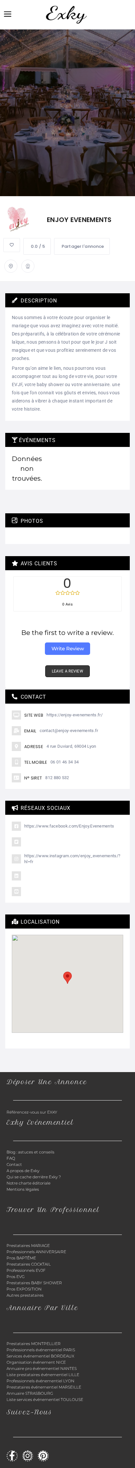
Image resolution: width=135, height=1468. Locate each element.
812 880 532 (57, 777)
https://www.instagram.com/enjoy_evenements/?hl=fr (72, 858)
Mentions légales (23, 1189)
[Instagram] (27, 1455)
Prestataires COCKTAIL (29, 1264)
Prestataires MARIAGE (28, 1245)
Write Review (67, 648)
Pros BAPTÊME (21, 1257)
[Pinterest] (43, 1455)
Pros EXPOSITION (24, 1289)
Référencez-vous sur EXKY (32, 1112)
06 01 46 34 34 (64, 762)
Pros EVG (16, 1276)
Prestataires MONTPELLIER (34, 1343)
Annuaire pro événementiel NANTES (42, 1368)
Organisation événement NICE (36, 1362)
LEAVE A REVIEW (67, 671)
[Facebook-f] (12, 1455)
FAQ (11, 1158)
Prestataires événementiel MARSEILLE (44, 1387)
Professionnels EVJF (26, 1270)
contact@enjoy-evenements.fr (69, 730)
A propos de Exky (23, 1170)
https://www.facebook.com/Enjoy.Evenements (69, 826)
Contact (14, 1164)
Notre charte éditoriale (28, 1183)
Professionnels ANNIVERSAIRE (36, 1251)
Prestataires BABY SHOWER (34, 1282)
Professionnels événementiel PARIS (41, 1349)
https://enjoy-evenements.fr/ (74, 714)
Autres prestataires (25, 1295)
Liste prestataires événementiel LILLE (43, 1374)
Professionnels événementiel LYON (40, 1380)
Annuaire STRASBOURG (30, 1393)
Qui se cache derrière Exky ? (34, 1176)
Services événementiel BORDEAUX (40, 1356)
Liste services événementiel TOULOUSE (45, 1399)
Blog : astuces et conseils (31, 1152)
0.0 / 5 (38, 246)
